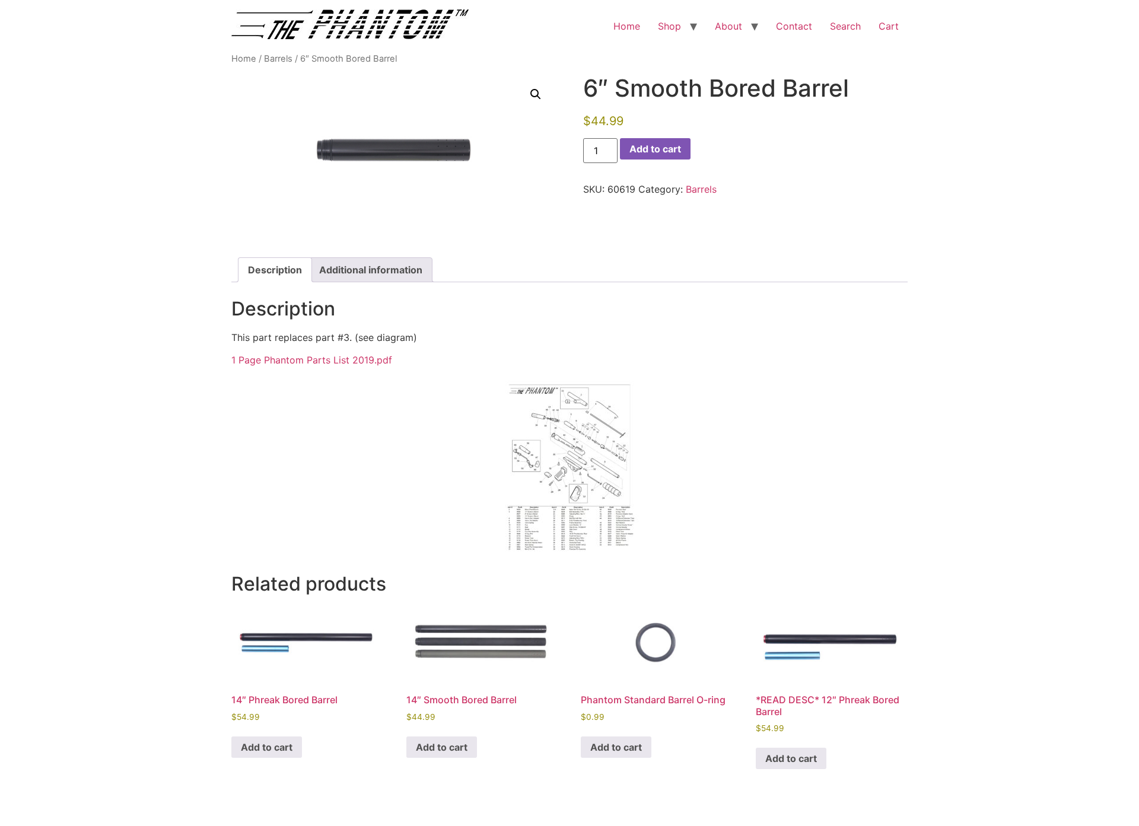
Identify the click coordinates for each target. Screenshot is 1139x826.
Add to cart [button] (266, 747)
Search (845, 26)
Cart (889, 26)
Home (626, 26)
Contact (794, 26)
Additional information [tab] (370, 270)
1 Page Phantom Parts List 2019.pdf (311, 360)
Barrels (278, 58)
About (728, 26)
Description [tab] (275, 270)
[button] (535, 94)
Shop (669, 26)
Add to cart (655, 149)
